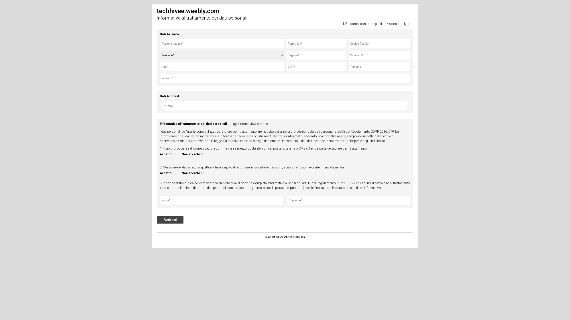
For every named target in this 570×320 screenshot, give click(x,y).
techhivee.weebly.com (293, 237)
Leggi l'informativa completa (250, 124)
